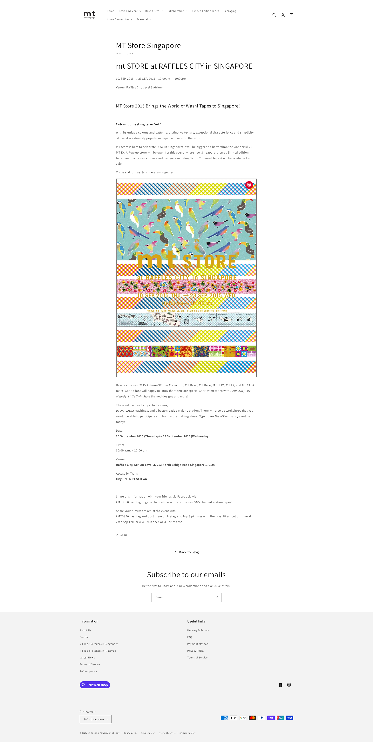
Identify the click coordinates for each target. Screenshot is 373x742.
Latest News (87, 657)
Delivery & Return (198, 630)
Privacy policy (148, 733)
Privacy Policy (195, 650)
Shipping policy (188, 733)
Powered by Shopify (110, 733)
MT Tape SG (93, 733)
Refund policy (88, 671)
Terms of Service (90, 664)
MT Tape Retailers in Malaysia (98, 650)
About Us (85, 630)
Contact (85, 637)
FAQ (189, 637)
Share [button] (124, 535)
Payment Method (197, 644)
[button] (130, 11)
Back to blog (189, 552)
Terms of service (167, 733)
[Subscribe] (217, 597)
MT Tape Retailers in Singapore (99, 644)
